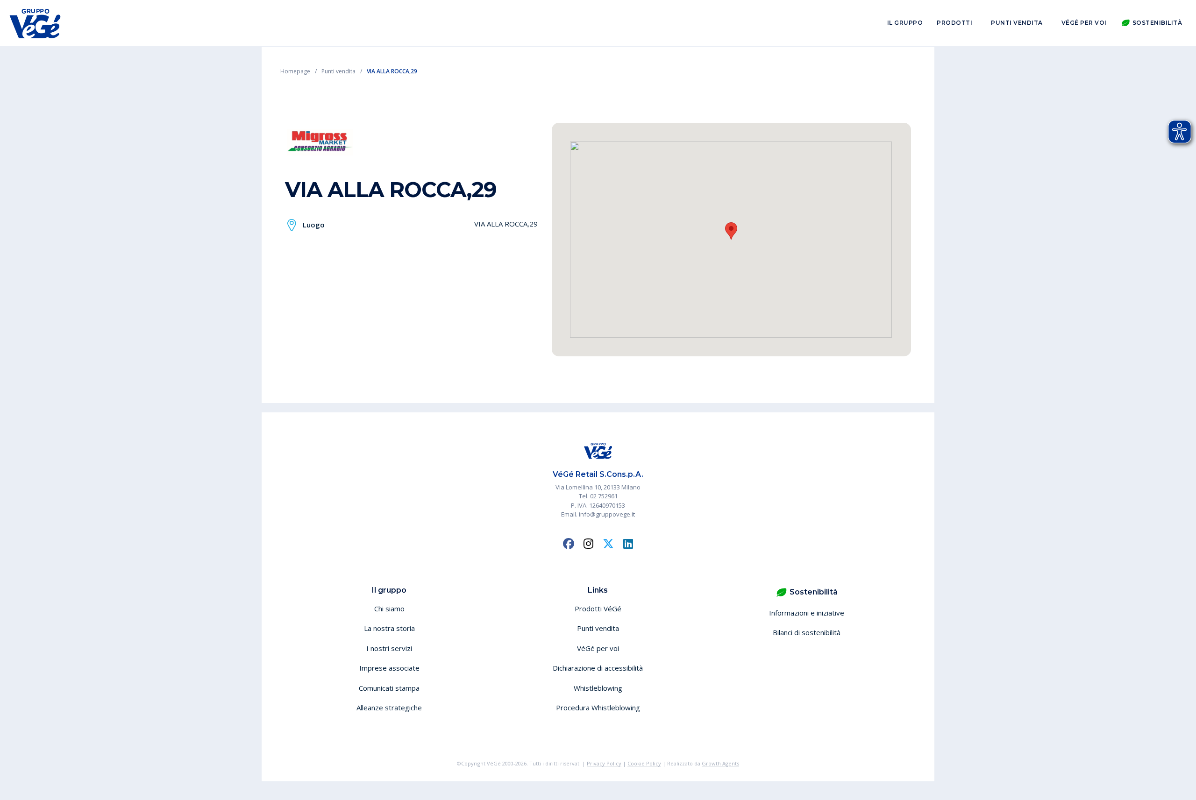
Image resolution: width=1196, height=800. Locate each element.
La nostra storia (389, 628)
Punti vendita (1017, 22)
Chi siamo (389, 608)
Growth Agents (720, 763)
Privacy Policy (604, 763)
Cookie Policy (644, 763)
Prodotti (954, 22)
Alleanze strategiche (389, 707)
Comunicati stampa (389, 688)
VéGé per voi (1084, 22)
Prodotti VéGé (598, 608)
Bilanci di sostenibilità (806, 632)
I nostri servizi (389, 648)
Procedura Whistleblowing (598, 707)
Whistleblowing (598, 688)
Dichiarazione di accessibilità (598, 668)
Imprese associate (389, 668)
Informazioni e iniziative (806, 612)
